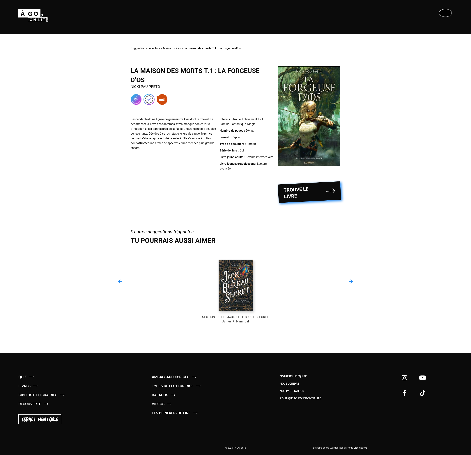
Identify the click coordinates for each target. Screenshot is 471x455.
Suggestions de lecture (145, 48)
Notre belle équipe (293, 376)
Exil (260, 119)
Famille (224, 124)
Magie (251, 124)
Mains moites (172, 48)
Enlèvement (249, 119)
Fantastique (238, 124)
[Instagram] (404, 378)
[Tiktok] (422, 393)
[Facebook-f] (404, 393)
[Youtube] (422, 378)
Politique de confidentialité (300, 398)
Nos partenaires (292, 391)
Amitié (236, 119)
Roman (251, 144)
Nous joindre (289, 383)
